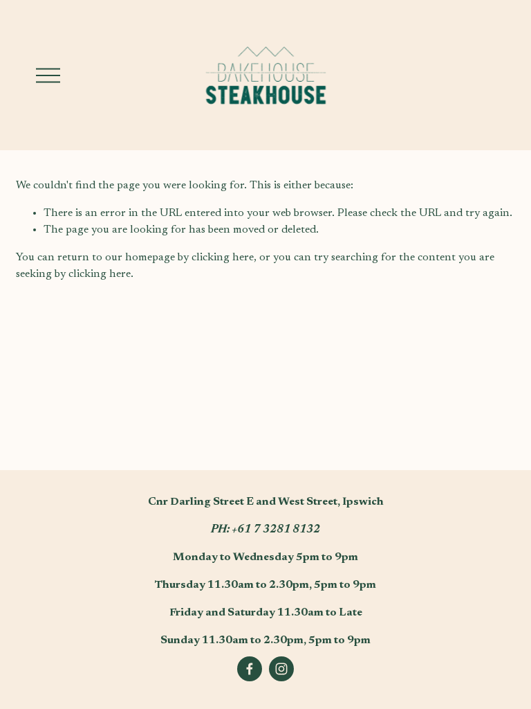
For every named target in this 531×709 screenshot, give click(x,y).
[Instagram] (281, 668)
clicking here (223, 257)
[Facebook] (249, 668)
